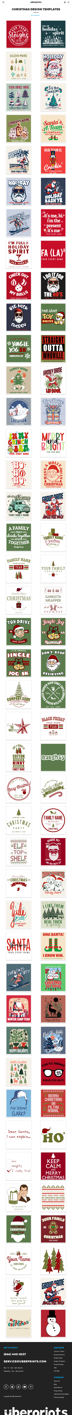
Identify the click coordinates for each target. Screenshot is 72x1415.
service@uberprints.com (25, 1361)
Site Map (56, 1371)
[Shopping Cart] (68, 2)
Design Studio (58, 1358)
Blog (55, 1384)
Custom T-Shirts (59, 1351)
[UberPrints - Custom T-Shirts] (36, 2)
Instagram (12, 1386)
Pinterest (30, 1386)
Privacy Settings (59, 1397)
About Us (57, 1381)
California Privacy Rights (61, 1394)
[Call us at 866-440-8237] (64, 2)
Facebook (6, 1386)
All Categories (35, 15)
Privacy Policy (58, 1391)
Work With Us (58, 1387)
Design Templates (59, 1361)
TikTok (18, 1386)
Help (55, 1368)
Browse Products (59, 1355)
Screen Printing (58, 1364)
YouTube (24, 1386)
